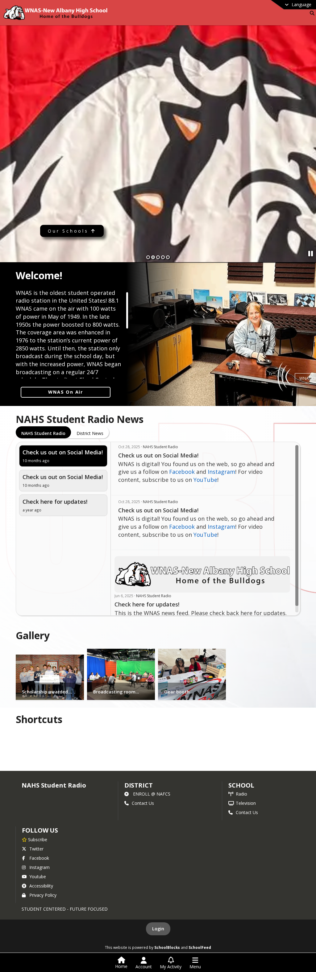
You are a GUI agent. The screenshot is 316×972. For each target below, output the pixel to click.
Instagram (221, 471)
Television (246, 803)
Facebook (182, 471)
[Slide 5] (168, 257)
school (241, 785)
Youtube (37, 876)
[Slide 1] (148, 257)
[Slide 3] (158, 257)
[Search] (310, 13)
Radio (241, 794)
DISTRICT (138, 785)
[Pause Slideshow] (310, 253)
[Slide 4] (163, 257)
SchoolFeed (200, 947)
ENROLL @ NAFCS (151, 794)
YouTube (205, 479)
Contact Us (143, 803)
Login (158, 929)
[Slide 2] (153, 257)
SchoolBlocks (167, 947)
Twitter (36, 849)
